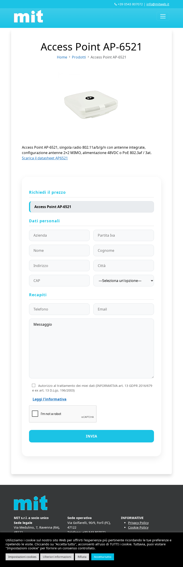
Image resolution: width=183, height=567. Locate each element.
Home (62, 57)
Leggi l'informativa (50, 399)
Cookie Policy (138, 527)
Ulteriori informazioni (57, 557)
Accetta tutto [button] (102, 557)
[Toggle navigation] (163, 16)
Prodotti (79, 57)
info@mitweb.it (157, 4)
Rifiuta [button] (82, 557)
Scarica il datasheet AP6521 (45, 158)
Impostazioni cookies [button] (22, 557)
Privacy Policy (138, 523)
